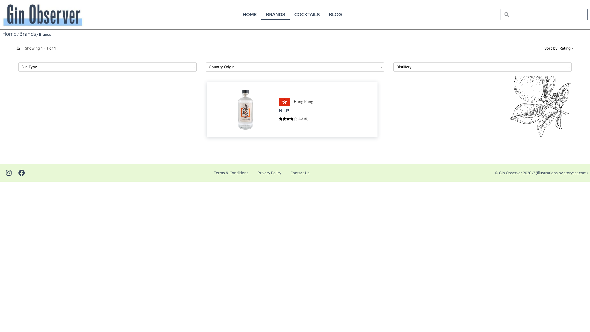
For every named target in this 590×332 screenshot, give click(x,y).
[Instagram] (8, 172)
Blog (335, 15)
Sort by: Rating (557, 48)
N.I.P (284, 110)
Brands (275, 15)
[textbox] (107, 67)
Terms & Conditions (231, 172)
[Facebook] (21, 172)
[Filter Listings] (18, 48)
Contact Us (300, 172)
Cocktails (307, 15)
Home (250, 15)
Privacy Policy (269, 172)
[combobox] (107, 67)
